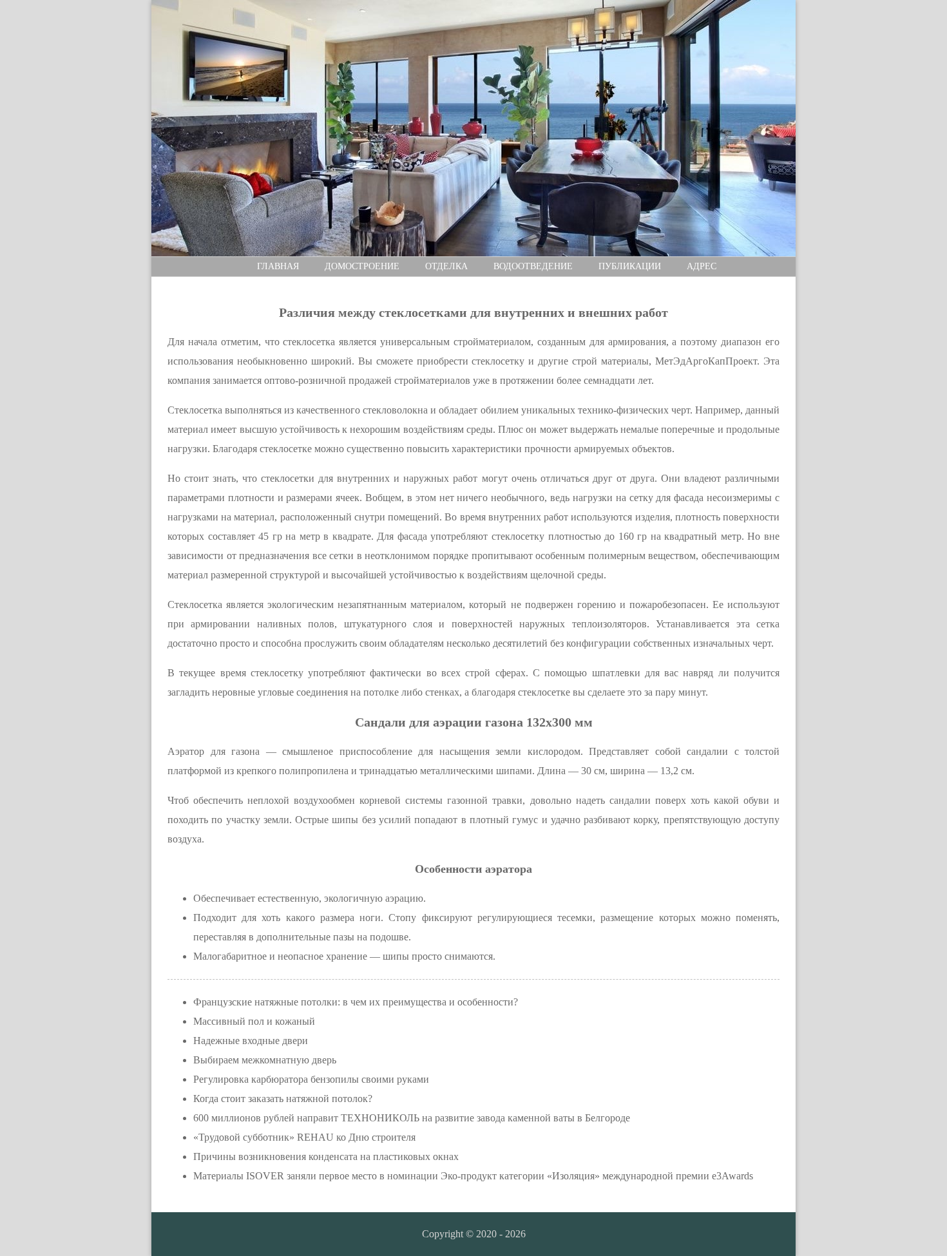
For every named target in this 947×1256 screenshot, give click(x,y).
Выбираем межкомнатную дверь (264, 1059)
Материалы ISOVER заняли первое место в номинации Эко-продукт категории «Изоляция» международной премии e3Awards (473, 1175)
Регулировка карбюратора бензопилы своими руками (311, 1079)
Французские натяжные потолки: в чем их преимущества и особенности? (355, 1001)
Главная (278, 266)
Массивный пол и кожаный (254, 1021)
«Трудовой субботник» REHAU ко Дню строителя (304, 1137)
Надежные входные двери (250, 1040)
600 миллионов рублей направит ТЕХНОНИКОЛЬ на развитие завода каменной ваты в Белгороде (411, 1117)
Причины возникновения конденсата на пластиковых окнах (326, 1156)
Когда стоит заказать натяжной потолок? (282, 1098)
